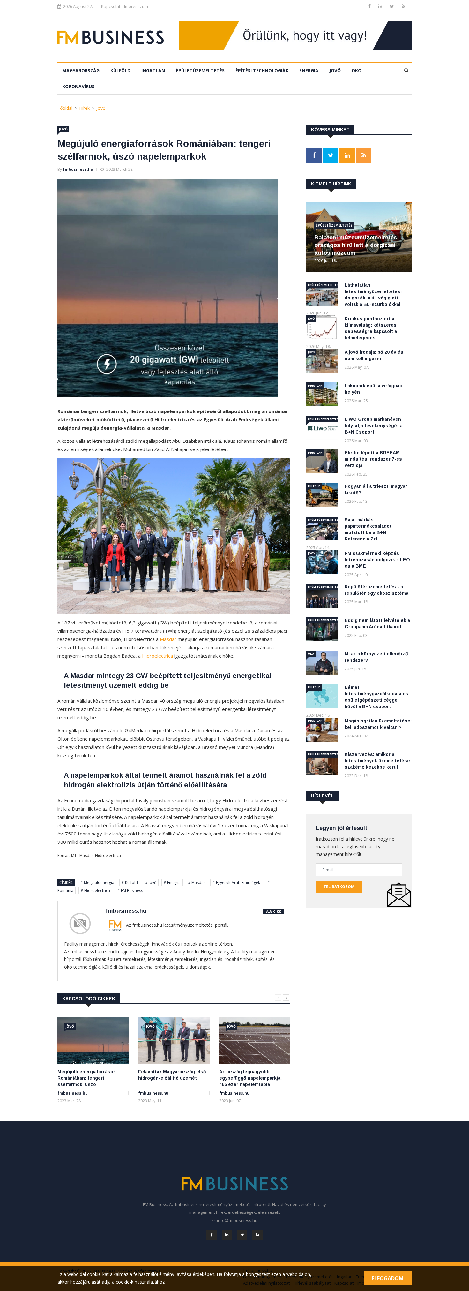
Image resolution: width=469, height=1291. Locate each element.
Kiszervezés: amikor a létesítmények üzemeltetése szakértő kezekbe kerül (377, 761)
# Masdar (196, 882)
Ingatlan (153, 70)
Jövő (335, 70)
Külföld (120, 70)
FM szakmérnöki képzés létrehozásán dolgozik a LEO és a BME (377, 560)
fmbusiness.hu (78, 169)
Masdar (168, 639)
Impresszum (136, 6)
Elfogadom (388, 1278)
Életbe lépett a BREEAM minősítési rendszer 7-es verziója (373, 459)
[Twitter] (392, 6)
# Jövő (150, 882)
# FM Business (130, 890)
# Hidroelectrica (95, 890)
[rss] (403, 6)
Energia (308, 70)
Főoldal (64, 108)
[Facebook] (370, 6)
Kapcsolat (110, 6)
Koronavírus (78, 86)
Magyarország (81, 70)
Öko (356, 70)
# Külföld (130, 882)
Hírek (84, 108)
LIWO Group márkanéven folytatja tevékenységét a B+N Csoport (374, 425)
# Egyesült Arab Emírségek (236, 882)
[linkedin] (380, 6)
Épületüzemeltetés (200, 70)
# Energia (172, 882)
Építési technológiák (261, 70)
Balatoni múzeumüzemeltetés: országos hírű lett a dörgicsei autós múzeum (356, 245)
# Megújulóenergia (97, 882)
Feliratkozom (339, 886)
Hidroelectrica (157, 656)
